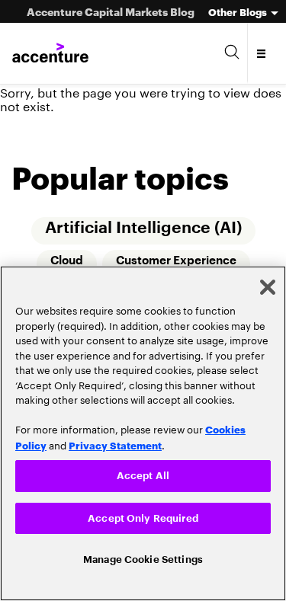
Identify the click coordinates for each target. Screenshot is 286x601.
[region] (143, 432)
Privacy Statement (115, 442)
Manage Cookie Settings (143, 559)
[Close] (267, 285)
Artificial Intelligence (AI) (143, 228)
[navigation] (262, 53)
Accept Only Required (143, 517)
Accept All (143, 474)
